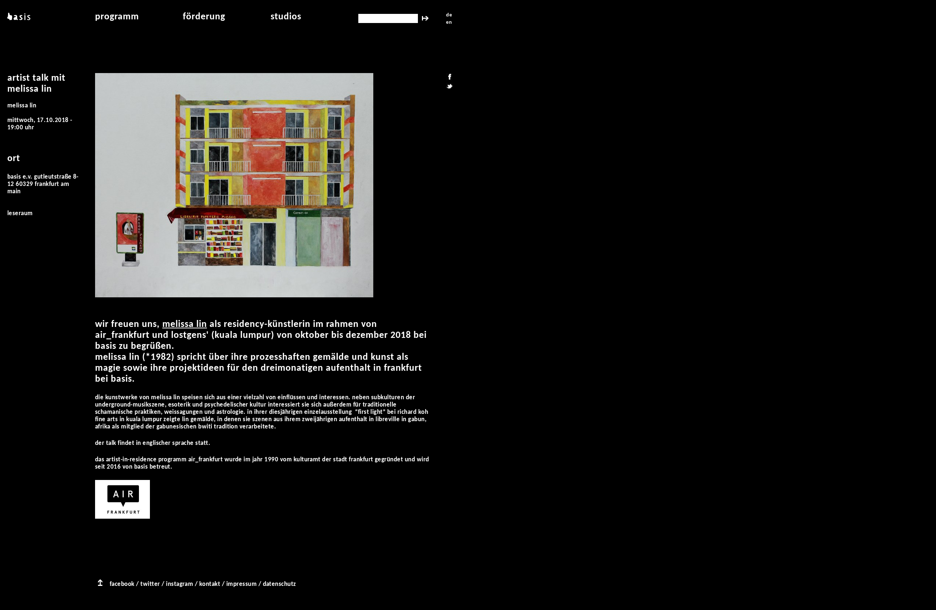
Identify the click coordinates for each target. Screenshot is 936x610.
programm (117, 17)
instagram (179, 584)
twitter (150, 584)
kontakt (209, 584)
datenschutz (279, 584)
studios (286, 17)
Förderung (204, 17)
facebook (122, 584)
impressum (241, 584)
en (449, 22)
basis (18, 17)
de (449, 15)
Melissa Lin (184, 324)
